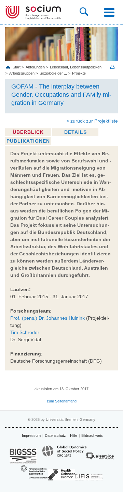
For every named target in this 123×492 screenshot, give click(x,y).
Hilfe (73, 435)
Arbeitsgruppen (22, 73)
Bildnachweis (92, 435)
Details (75, 132)
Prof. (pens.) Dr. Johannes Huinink (47, 318)
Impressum (31, 435)
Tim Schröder (24, 332)
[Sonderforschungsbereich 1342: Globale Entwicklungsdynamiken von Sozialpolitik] (64, 454)
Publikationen (28, 141)
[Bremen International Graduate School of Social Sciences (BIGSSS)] (23, 456)
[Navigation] (109, 12)
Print (112, 67)
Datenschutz (55, 435)
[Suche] (87, 12)
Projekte (79, 73)
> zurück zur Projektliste (92, 121)
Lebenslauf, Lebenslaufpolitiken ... (78, 67)
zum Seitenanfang (62, 401)
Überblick (28, 132)
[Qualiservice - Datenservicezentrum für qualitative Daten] (100, 458)
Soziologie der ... (53, 73)
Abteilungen (35, 67)
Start (17, 67)
